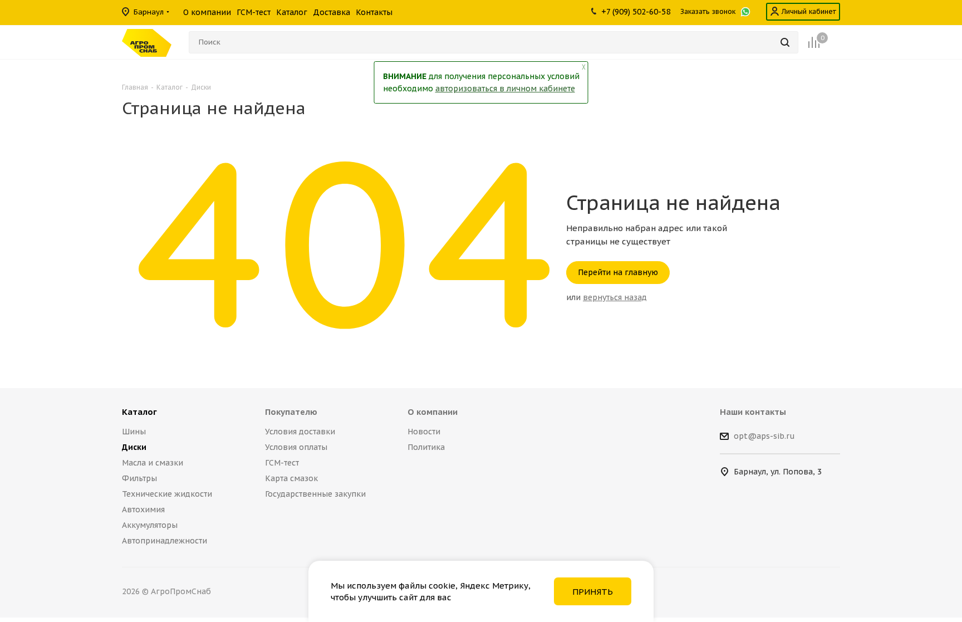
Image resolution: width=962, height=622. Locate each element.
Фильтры (139, 478)
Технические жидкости (167, 494)
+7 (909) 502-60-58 (635, 12)
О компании (433, 411)
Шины (134, 432)
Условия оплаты (296, 447)
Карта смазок (291, 478)
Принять (592, 591)
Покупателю (291, 411)
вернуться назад (615, 297)
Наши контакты (753, 411)
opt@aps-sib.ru (764, 436)
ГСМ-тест (282, 463)
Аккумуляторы (150, 525)
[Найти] (785, 42)
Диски (134, 447)
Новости (424, 432)
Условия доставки (300, 432)
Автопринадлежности (164, 541)
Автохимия (143, 510)
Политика (426, 447)
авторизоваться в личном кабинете (505, 89)
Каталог (139, 411)
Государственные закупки (315, 494)
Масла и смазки (152, 463)
